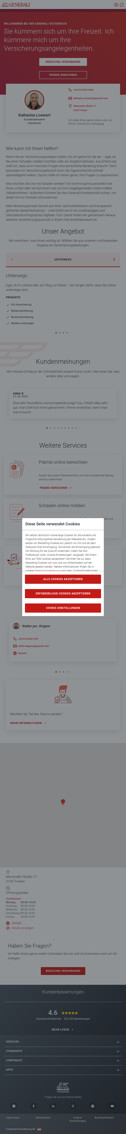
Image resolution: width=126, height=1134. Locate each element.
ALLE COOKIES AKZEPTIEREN (63, 579)
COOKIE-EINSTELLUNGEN (63, 608)
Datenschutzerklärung (47, 570)
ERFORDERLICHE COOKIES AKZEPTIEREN (63, 593)
